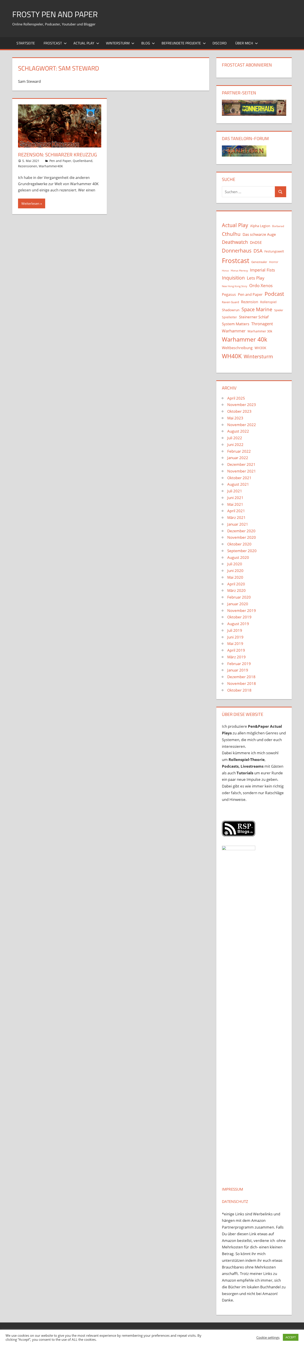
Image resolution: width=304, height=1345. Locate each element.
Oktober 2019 (239, 617)
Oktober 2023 (239, 411)
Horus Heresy (239, 270)
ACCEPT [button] (291, 1337)
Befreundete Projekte (181, 43)
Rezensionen (27, 166)
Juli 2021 (234, 490)
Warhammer (233, 331)
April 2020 (236, 583)
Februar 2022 (239, 451)
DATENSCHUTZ (235, 1201)
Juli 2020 (234, 563)
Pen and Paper (60, 161)
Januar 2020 (237, 603)
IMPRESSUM (232, 1189)
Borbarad (278, 226)
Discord (220, 43)
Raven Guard (230, 302)
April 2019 (236, 650)
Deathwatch (235, 242)
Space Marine (256, 309)
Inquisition (233, 278)
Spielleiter (229, 317)
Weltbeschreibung (237, 347)
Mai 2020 (235, 577)
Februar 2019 (239, 663)
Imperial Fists (262, 270)
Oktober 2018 (239, 690)
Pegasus (229, 294)
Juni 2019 (235, 637)
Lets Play (255, 278)
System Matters (235, 323)
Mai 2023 (235, 418)
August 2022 (238, 431)
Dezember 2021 (241, 464)
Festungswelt (274, 251)
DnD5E (256, 242)
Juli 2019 (234, 630)
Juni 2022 (235, 444)
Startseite (25, 43)
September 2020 (242, 550)
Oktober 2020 (239, 544)
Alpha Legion (260, 226)
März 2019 (236, 656)
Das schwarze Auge (259, 234)
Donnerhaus (236, 250)
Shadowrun (230, 310)
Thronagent (262, 323)
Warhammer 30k (259, 331)
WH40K (232, 356)
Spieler (278, 310)
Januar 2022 (237, 457)
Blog (145, 43)
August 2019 (238, 623)
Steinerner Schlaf (254, 316)
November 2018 (241, 683)
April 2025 (236, 398)
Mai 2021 (235, 504)
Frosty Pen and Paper (55, 14)
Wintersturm (118, 43)
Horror (273, 262)
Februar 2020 (239, 597)
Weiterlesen (30, 203)
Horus (225, 270)
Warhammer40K (51, 166)
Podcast (274, 293)
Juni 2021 (235, 497)
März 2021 (236, 517)
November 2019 (241, 610)
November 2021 (241, 471)
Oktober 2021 (239, 477)
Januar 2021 (237, 524)
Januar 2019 (237, 670)
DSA (257, 251)
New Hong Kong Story (234, 286)
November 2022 (241, 424)
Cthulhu (231, 234)
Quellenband (82, 161)
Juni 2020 (235, 570)
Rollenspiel (268, 302)
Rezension (249, 301)
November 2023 (241, 404)
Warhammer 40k (244, 339)
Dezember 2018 (241, 676)
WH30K (260, 348)
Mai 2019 (235, 643)
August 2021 (238, 484)
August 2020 (238, 557)
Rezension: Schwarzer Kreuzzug (57, 154)
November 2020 (241, 537)
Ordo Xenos (261, 285)
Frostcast (53, 43)
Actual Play (83, 43)
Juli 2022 (234, 437)
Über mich (244, 43)
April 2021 (236, 510)
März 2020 (236, 590)
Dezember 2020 (241, 530)
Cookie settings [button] (268, 1337)
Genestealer (259, 262)
